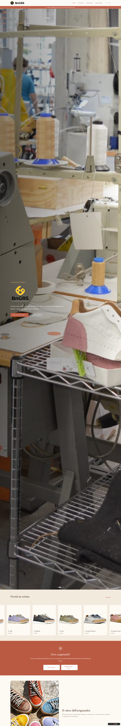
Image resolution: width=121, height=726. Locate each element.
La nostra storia (36, 315)
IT (106, 3)
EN (109, 3)
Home (73, 3)
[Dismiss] (119, 724)
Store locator (98, 3)
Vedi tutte (108, 597)
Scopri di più (89, 3)
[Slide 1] (57, 587)
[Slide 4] (63, 587)
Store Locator (51, 667)
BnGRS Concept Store (68, 667)
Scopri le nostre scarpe (18, 315)
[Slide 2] (60, 587)
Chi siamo (80, 3)
